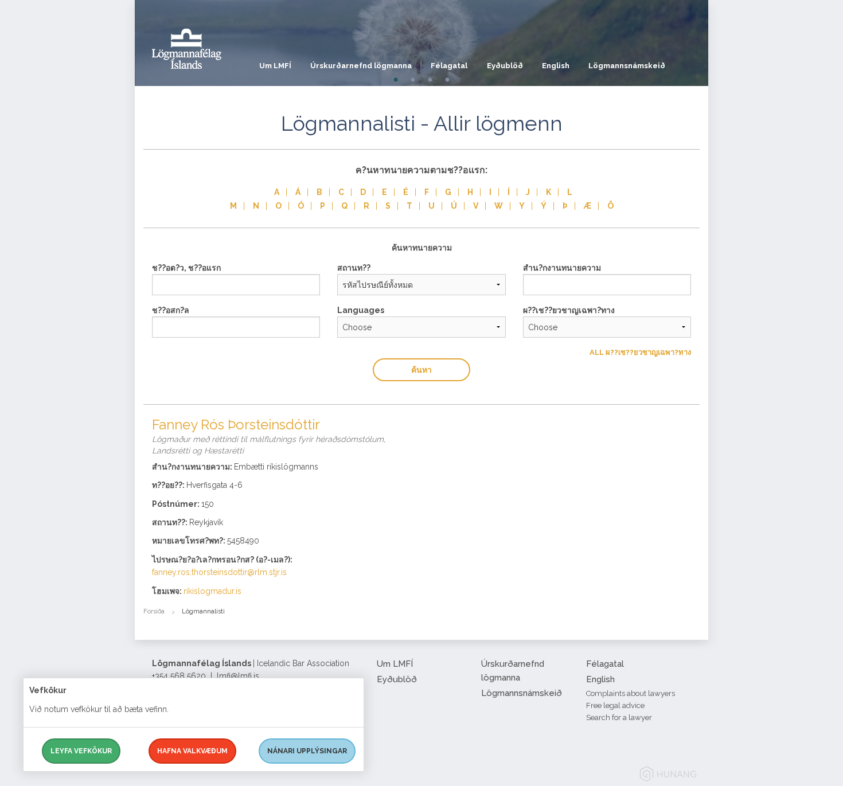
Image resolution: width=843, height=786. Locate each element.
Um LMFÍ (275, 65)
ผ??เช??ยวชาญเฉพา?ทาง (569, 310)
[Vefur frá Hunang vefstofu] (668, 776)
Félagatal (449, 65)
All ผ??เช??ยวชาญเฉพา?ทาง (640, 352)
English (555, 65)
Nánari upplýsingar (307, 751)
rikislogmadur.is (212, 591)
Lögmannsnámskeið (626, 65)
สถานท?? (353, 267)
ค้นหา (421, 369)
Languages (360, 310)
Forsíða (154, 611)
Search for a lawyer (619, 717)
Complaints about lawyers (630, 693)
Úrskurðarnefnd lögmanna (361, 65)
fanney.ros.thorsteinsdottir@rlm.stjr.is (219, 572)
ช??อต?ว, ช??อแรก (186, 267)
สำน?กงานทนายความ (562, 267)
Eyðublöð (505, 65)
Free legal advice (615, 705)
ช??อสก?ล (170, 310)
